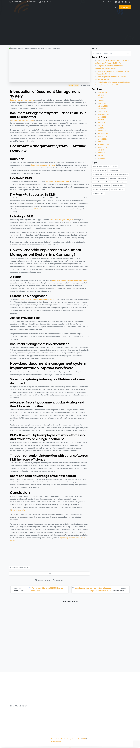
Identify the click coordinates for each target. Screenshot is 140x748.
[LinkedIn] (125, 2)
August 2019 (102, 158)
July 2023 (101, 150)
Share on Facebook (44, 580)
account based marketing (101, 166)
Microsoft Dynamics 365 (100, 182)
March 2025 (102, 131)
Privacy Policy (55, 739)
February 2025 (103, 133)
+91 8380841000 (31, 2)
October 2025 (102, 111)
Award (115, 166)
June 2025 (101, 122)
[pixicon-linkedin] (12, 734)
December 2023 (103, 144)
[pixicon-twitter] (16, 734)
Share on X (59, 580)
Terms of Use (76, 739)
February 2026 (103, 106)
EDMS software (39, 209)
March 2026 (102, 103)
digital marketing (98, 174)
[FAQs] (24, 717)
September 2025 (103, 114)
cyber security (113, 170)
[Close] (103, 745)
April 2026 (101, 100)
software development (100, 189)
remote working (118, 186)
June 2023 (101, 153)
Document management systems (22, 100)
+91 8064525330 (16, 2)
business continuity (99, 170)
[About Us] (11, 717)
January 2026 (102, 109)
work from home (98, 193)
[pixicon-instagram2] (23, 734)
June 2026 (101, 98)
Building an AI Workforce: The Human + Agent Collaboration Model (109, 637)
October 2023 (102, 147)
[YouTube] (122, 2)
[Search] (128, 53)
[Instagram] (129, 2)
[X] (119, 2)
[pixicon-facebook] (19, 734)
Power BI (107, 186)
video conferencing (117, 189)
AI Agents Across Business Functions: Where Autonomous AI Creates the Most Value (28, 637)
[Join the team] (18, 717)
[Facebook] (116, 2)
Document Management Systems (43, 165)
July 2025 (101, 120)
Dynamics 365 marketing (118, 178)
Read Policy (64, 746)
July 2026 (101, 95)
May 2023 (101, 155)
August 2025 (102, 117)
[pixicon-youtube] (27, 734)
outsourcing (97, 186)
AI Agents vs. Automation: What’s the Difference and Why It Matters (69, 635)
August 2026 (102, 92)
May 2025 (101, 125)
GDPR (84, 739)
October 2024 (102, 136)
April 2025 (101, 128)
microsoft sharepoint (119, 182)
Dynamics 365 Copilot (100, 178)
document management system (22, 120)
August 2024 (102, 139)
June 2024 (101, 142)
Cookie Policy (66, 739)
